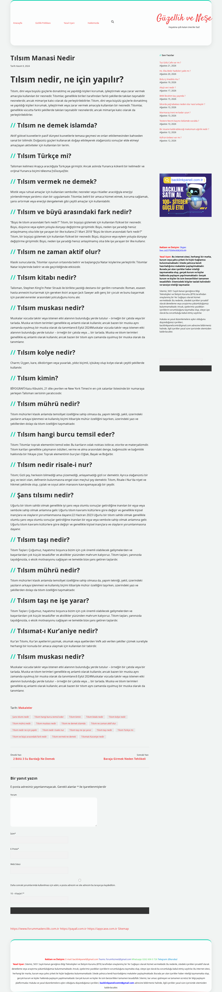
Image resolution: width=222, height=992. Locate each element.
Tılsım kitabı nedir (94, 716)
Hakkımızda (93, 23)
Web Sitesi (15, 864)
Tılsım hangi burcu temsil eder (49, 716)
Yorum (13, 794)
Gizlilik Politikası (43, 23)
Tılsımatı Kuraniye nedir (92, 736)
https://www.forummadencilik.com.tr (34, 929)
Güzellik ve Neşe (184, 18)
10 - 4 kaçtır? (17, 893)
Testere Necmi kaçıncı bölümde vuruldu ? (179, 120)
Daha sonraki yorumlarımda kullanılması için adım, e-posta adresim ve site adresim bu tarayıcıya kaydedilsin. (62, 885)
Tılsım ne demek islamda (74, 723)
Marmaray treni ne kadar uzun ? (175, 112)
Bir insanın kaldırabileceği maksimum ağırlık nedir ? (184, 129)
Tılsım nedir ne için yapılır (24, 730)
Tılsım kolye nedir (117, 716)
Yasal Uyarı (69, 23)
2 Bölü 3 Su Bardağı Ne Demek (34, 759)
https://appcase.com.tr (102, 929)
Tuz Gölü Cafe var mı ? (170, 62)
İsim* (13, 833)
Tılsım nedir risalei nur (53, 730)
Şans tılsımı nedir (20, 716)
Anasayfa (17, 23)
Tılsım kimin (75, 716)
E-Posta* (14, 848)
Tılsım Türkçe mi (125, 730)
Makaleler (25, 708)
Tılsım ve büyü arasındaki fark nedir (29, 736)
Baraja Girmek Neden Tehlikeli (125, 759)
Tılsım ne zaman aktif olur (103, 723)
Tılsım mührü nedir (21, 723)
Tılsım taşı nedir (104, 730)
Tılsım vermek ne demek (64, 736)
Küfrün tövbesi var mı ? (170, 137)
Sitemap (123, 929)
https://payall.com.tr (73, 929)
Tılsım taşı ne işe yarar (80, 730)
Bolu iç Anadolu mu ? (170, 79)
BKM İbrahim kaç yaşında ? (172, 95)
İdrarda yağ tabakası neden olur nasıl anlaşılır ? (182, 104)
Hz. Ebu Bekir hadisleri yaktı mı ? (175, 70)
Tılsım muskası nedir (46, 723)
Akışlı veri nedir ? (168, 87)
